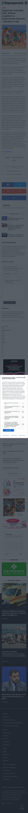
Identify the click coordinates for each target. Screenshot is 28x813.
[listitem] (14, 403)
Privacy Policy (22, 435)
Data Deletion (6, 435)
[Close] (25, 377)
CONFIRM (8, 430)
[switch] (22, 407)
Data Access (14, 435)
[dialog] (14, 406)
